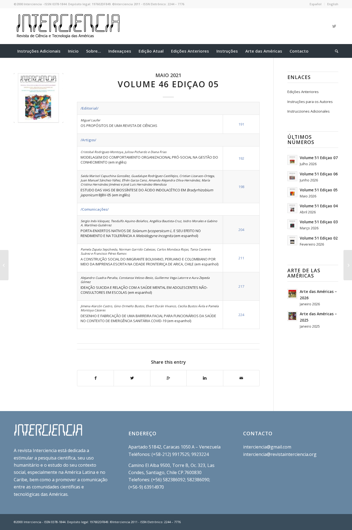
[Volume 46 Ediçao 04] (4, 265)
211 (241, 258)
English (332, 4)
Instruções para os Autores (310, 101)
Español (315, 4)
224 (241, 314)
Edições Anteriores (303, 91)
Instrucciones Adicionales (308, 111)
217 (241, 286)
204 (241, 229)
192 (241, 158)
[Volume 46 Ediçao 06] (347, 265)
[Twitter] (334, 26)
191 (241, 124)
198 (241, 186)
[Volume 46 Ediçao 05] (38, 98)
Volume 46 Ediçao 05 (168, 84)
